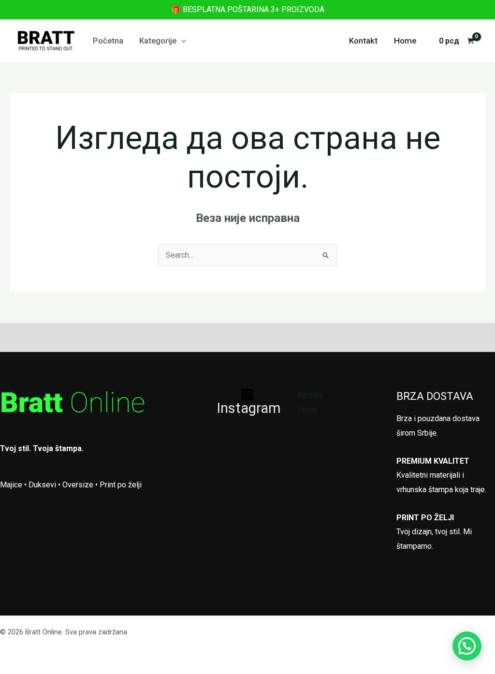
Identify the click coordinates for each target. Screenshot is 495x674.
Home (405, 40)
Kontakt (363, 40)
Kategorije (157, 40)
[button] (181, 40)
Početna (108, 40)
